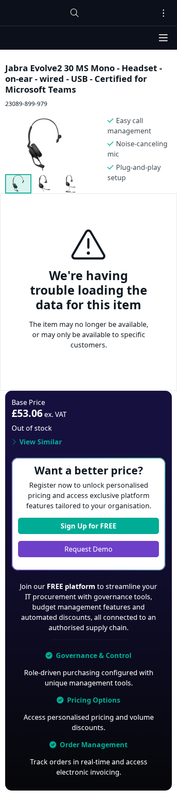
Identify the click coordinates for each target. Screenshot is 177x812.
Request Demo (88, 549)
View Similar (40, 442)
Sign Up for (88, 526)
